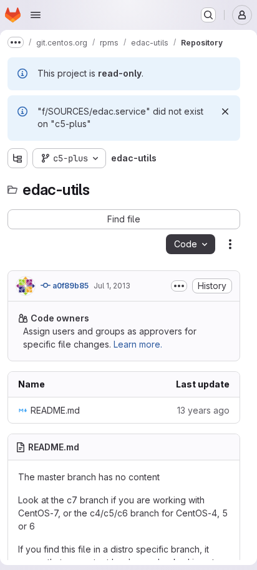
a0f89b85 (70, 285)
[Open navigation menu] (36, 15)
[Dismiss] (225, 111)
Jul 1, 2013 (112, 285)
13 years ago (203, 410)
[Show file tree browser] (17, 158)
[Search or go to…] (208, 14)
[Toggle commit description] (179, 286)
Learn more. (138, 344)
